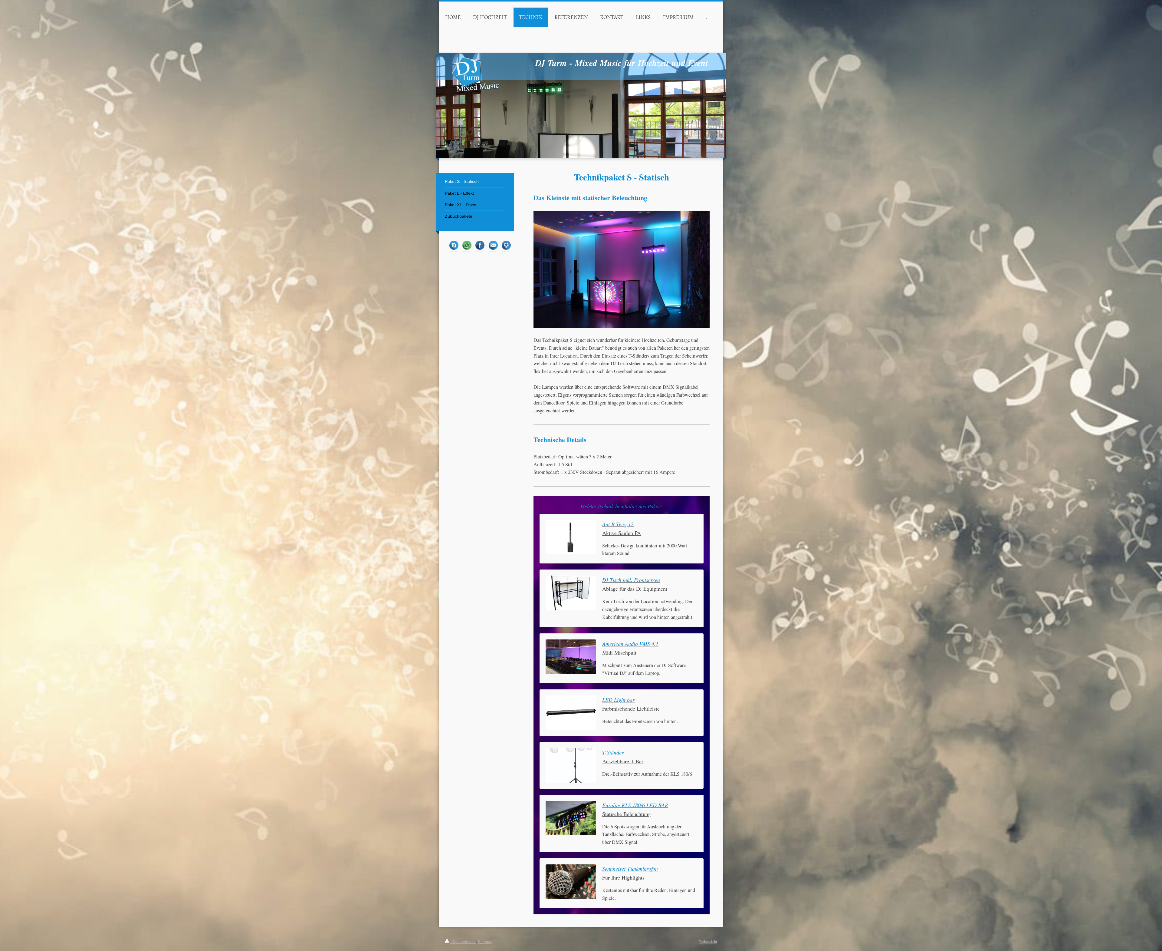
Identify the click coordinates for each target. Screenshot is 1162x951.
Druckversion (463, 942)
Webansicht (708, 941)
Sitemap (485, 942)
